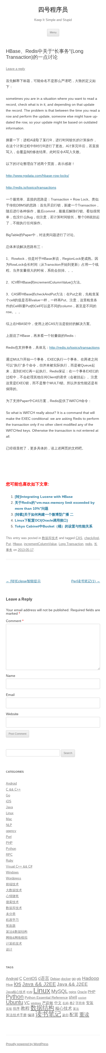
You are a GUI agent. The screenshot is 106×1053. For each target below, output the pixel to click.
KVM (29, 992)
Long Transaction (71, 544)
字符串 (80, 1003)
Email (10, 695)
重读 (84, 1014)
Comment (14, 621)
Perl (9, 837)
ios (17, 983)
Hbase (17, 544)
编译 (31, 1015)
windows (36, 1003)
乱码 (66, 1003)
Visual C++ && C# (19, 866)
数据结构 (42, 1008)
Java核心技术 (16, 992)
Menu (53, 32)
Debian (55, 979)
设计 (9, 949)
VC (27, 1002)
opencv (11, 831)
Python (11, 848)
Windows (12, 872)
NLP (9, 825)
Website (12, 714)
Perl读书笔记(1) (85, 581)
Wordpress (13, 878)
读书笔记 (48, 1014)
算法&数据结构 (16, 931)
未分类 (11, 914)
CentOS (30, 978)
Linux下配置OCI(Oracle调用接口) (41, 520)
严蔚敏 (47, 1003)
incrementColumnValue (40, 544)
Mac (9, 819)
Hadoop (90, 978)
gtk (79, 979)
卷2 (72, 1003)
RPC (9, 854)
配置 (74, 1014)
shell (73, 997)
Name (10, 676)
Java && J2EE (39, 984)
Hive (9, 985)
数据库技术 (50, 538)
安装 (89, 1003)
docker (66, 979)
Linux (10, 813)
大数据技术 (14, 890)
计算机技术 (14, 943)
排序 (16, 1009)
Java (9, 807)
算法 (76, 1009)
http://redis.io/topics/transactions (31, 187)
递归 (65, 1015)
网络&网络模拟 (16, 937)
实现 (9, 1009)
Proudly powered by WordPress (27, 1044)
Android (11, 783)
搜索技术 (12, 902)
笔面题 (11, 926)
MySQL (59, 991)
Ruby (9, 860)
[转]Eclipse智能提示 (23, 581)
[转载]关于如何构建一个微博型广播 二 (44, 514)
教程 (25, 1008)
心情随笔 (12, 896)
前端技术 (12, 884)
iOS (8, 801)
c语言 (43, 978)
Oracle (82, 992)
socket (82, 997)
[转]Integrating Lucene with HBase (44, 497)
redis (88, 544)
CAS (79, 538)
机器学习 (12, 920)
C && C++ (13, 789)
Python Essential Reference (46, 997)
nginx (72, 992)
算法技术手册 (16, 1015)
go (74, 978)
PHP (9, 843)
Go (8, 795)
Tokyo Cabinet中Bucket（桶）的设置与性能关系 (53, 526)
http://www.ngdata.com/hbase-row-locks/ (37, 176)
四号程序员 (53, 9)
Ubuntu (14, 1002)
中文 (58, 1003)
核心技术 (63, 1008)
